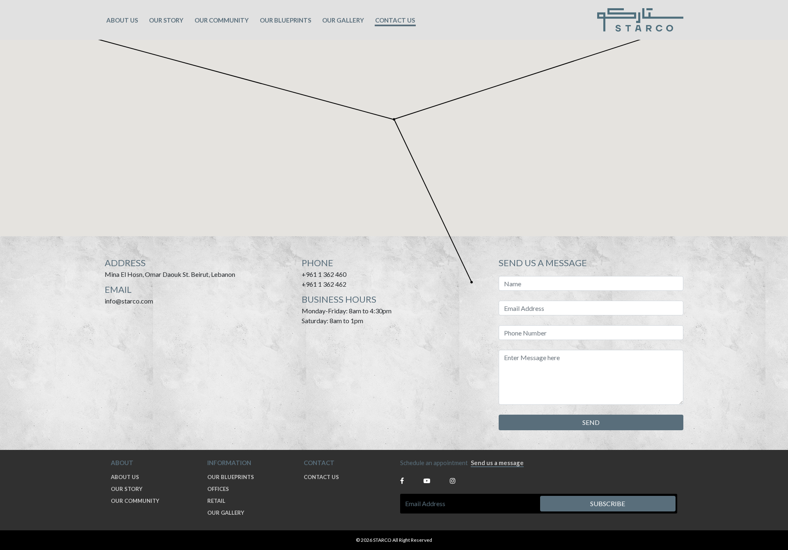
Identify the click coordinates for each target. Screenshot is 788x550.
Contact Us (395, 20)
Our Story (166, 20)
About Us (122, 20)
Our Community (222, 20)
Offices (218, 489)
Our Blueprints (230, 477)
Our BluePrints (285, 20)
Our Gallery (343, 20)
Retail (216, 501)
